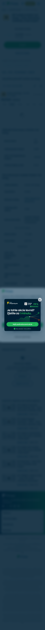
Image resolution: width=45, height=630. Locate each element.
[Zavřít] (40, 300)
